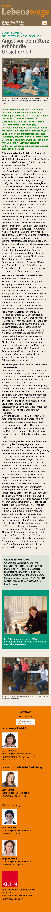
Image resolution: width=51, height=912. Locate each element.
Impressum (25, 711)
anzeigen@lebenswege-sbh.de (17, 830)
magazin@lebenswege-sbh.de (17, 753)
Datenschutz (25, 716)
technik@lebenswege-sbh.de (16, 792)
